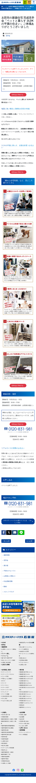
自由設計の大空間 (24, 651)
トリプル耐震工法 (24, 649)
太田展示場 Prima (24, 681)
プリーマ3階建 (5, 694)
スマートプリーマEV (6, 689)
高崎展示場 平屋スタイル (25, 672)
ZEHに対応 (4, 698)
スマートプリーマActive (7, 674)
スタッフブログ (9, 592)
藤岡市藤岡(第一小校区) (7, 752)
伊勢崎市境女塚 (5, 761)
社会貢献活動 (8, 581)
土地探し (4, 712)
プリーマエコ (4, 685)
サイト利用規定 (23, 734)
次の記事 (29, 541)
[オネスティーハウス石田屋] (11, 2)
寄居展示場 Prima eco (25, 700)
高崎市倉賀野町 (5, 756)
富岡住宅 (21, 705)
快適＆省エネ (22, 658)
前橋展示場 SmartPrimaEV (26, 678)
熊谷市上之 (4, 750)
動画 (5, 586)
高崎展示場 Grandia (24, 674)
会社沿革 (21, 719)
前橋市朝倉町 (4, 739)
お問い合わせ (24, 728)
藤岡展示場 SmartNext (25, 683)
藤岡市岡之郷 (4, 730)
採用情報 (22, 730)
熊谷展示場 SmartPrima (25, 698)
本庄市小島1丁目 (5, 714)
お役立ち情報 (6, 664)
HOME (4, 642)
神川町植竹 (4, 743)
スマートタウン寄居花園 (7, 747)
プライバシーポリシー (25, 732)
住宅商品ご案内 (6, 669)
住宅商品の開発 (23, 660)
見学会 (8, 36)
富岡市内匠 (4, 736)
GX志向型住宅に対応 (6, 696)
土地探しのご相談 (6, 763)
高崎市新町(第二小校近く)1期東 (9, 719)
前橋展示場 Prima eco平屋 (26, 676)
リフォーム (5, 655)
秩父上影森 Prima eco (25, 696)
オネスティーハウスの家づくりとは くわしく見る (17, 521)
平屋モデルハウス (10, 571)
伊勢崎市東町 (4, 717)
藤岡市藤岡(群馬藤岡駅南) (8, 725)
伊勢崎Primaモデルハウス (26, 703)
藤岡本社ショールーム (25, 707)
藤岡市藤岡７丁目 (5, 754)
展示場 (6, 565)
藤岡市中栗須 (4, 758)
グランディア (4, 692)
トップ (5, 6)
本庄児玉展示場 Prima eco (26, 692)
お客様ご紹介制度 (6, 662)
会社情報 (22, 712)
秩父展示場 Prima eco (25, 694)
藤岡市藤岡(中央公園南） (7, 728)
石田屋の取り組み (24, 721)
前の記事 (6, 541)
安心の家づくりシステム (25, 647)
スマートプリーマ (6, 672)
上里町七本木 (4, 741)
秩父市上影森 (4, 745)
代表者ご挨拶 (22, 714)
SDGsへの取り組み (24, 723)
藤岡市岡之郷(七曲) (6, 734)
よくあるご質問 (23, 725)
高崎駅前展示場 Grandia (25, 685)
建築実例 (4, 647)
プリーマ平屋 (4, 676)
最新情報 (7, 555)
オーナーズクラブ (7, 658)
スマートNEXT (5, 687)
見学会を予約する (17, 95)
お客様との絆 (22, 664)
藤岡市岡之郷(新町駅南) (7, 732)
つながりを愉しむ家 (6, 700)
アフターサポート (24, 662)
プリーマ (3, 683)
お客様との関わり (10, 576)
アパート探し (6, 653)
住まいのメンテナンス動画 (8, 660)
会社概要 (21, 717)
